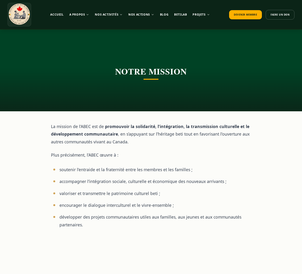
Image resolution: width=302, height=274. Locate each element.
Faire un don (280, 14)
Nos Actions (139, 15)
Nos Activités (106, 15)
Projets (199, 15)
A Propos (77, 15)
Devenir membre (245, 14)
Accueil (56, 15)
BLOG (164, 15)
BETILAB (180, 15)
